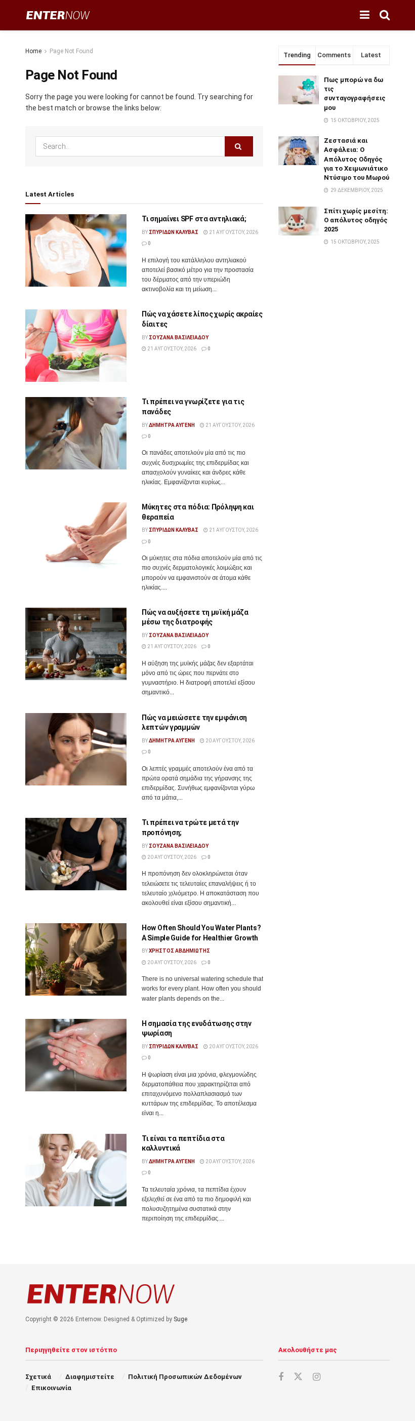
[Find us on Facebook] (280, 1377)
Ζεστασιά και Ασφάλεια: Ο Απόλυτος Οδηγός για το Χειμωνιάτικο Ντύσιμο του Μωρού (356, 159)
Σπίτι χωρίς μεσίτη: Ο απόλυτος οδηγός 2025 (356, 220)
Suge (180, 1319)
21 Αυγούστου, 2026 (233, 232)
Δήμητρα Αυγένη (172, 425)
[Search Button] (385, 15)
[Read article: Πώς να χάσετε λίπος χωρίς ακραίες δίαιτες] (76, 345)
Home (33, 51)
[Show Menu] (364, 15)
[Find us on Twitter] (298, 1377)
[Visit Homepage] (58, 15)
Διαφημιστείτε (89, 1376)
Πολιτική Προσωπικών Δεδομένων (185, 1376)
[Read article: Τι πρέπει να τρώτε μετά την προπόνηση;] (76, 854)
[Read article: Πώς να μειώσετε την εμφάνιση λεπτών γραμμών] (76, 749)
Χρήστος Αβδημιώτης (179, 951)
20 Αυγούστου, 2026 (229, 740)
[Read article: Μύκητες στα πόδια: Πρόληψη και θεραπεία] (76, 538)
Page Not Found (71, 51)
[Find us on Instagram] (316, 1377)
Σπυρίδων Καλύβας (173, 232)
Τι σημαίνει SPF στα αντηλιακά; (194, 219)
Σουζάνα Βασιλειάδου (179, 337)
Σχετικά (38, 1376)
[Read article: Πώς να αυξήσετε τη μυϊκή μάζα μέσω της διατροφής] (76, 644)
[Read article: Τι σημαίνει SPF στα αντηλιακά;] (76, 250)
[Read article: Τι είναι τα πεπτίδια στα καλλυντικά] (76, 1170)
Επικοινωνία (51, 1388)
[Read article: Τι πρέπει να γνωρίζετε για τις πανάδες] (76, 433)
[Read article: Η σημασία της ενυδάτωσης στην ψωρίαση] (76, 1055)
